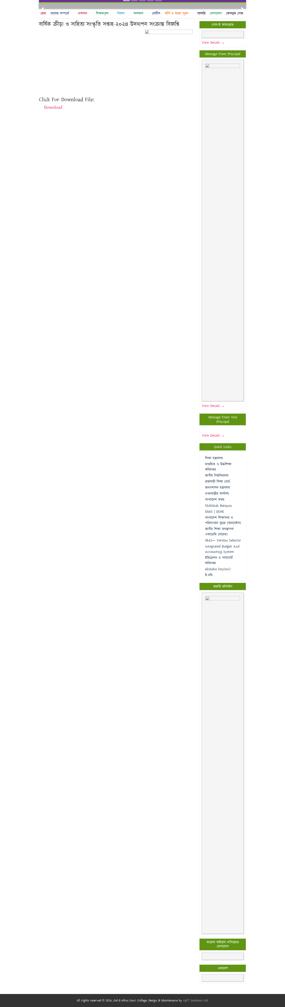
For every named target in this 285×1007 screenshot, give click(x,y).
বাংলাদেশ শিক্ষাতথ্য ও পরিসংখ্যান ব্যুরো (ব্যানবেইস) (223, 520)
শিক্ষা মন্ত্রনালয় (214, 458)
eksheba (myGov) (217, 569)
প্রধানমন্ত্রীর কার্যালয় (217, 493)
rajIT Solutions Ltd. (195, 1000)
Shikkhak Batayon (218, 505)
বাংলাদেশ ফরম (214, 499)
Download (53, 107)
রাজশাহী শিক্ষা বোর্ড (217, 481)
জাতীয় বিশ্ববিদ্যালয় (216, 475)
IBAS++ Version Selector (223, 540)
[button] (42, 9)
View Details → (213, 42)
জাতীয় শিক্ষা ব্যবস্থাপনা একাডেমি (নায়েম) (219, 532)
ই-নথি (209, 575)
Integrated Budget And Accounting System (222, 549)
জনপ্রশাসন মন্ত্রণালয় (217, 487)
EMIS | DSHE (214, 511)
